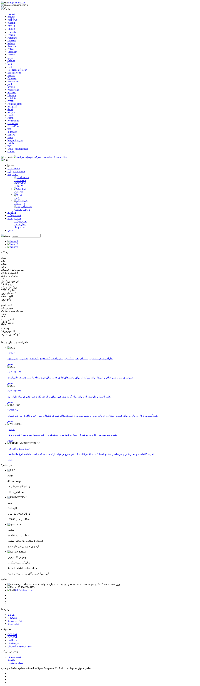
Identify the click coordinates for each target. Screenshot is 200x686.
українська (13, 89)
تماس (10, 230)
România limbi (15, 103)
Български (13, 81)
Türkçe (11, 54)
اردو (10, 84)
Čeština (11, 60)
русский (12, 22)
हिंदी (9, 129)
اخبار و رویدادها (15, 620)
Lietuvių (12, 95)
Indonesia (12, 132)
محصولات (13, 174)
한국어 (11, 25)
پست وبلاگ (19, 227)
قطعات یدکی (14, 215)
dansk (10, 109)
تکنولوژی (12, 617)
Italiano (11, 43)
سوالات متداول (15, 662)
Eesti (10, 67)
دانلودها (11, 660)
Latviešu (12, 98)
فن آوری (12, 212)
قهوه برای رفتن (22, 209)
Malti (10, 137)
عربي (10, 57)
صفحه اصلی (14, 168)
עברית (11, 101)
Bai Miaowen (14, 72)
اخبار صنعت (20, 224)
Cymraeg (12, 78)
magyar (11, 112)
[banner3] (13, 247)
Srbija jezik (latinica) (18, 148)
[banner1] (13, 241)
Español (11, 35)
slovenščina (13, 126)
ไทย (10, 63)
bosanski (12, 92)
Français (12, 32)
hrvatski (11, 87)
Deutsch (12, 40)
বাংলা (9, 146)
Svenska (12, 46)
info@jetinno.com (17, 2)
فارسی (11, 13)
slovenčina (13, 123)
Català (11, 143)
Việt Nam (12, 51)
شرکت (11, 614)
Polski (11, 49)
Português (12, 37)
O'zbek (11, 151)
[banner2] (13, 244)
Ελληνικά (12, 106)
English (11, 16)
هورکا (17, 197)
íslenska (11, 75)
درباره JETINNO (16, 171)
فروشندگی (19, 203)
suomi (10, 117)
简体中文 (13, 19)
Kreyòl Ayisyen (15, 140)
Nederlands (13, 120)
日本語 (11, 29)
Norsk (11, 115)
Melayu (11, 134)
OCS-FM (18, 186)
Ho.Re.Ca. (13, 640)
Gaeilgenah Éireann (17, 70)
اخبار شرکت (20, 221)
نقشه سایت (14, 623)
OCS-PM (18, 191)
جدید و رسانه (14, 218)
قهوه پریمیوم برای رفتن (20, 646)
